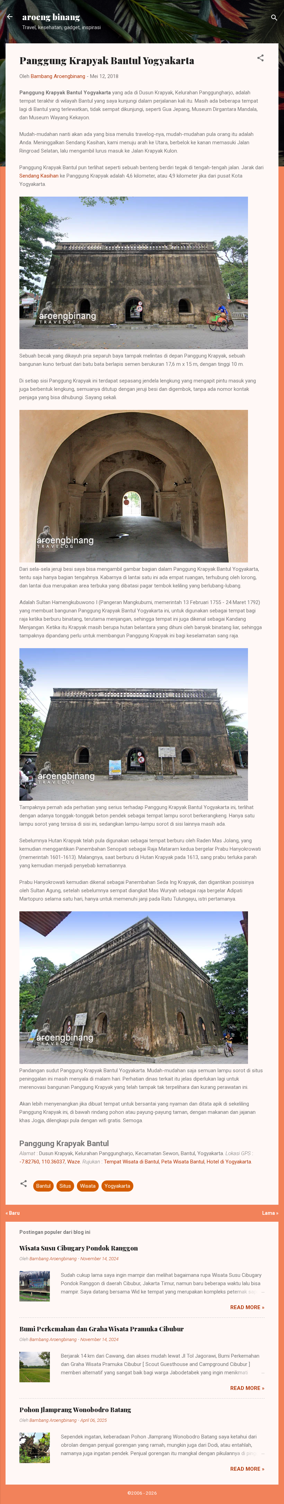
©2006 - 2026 (142, 1493)
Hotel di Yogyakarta (229, 1162)
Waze (73, 1162)
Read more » (247, 1307)
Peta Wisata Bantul (182, 1162)
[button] (260, 59)
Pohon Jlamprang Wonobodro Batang (75, 1410)
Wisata (88, 1186)
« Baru (13, 1213)
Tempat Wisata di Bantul (131, 1162)
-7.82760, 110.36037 (42, 1162)
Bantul (43, 1186)
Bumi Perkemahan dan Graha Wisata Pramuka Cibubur (101, 1329)
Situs (65, 1186)
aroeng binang (51, 16)
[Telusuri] (274, 18)
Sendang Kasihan (39, 176)
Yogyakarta (117, 1186)
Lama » (270, 1213)
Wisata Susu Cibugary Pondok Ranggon (78, 1248)
